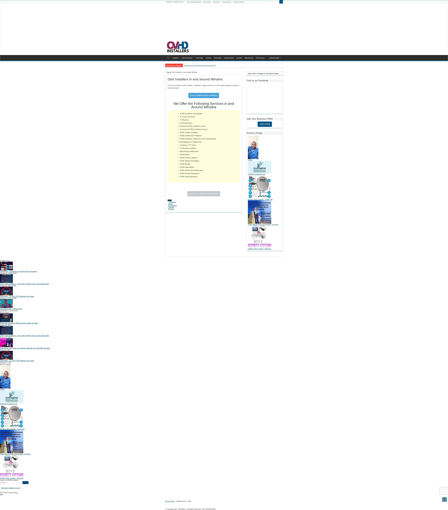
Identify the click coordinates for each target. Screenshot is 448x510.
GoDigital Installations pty (256, 174)
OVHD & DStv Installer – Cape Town (260, 199)
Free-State (199, 58)
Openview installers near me (10, 488)
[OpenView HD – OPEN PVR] (6, 303)
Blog (1, 494)
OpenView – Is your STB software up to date (17, 296)
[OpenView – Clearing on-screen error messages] (6, 266)
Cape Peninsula (187, 58)
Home (168, 72)
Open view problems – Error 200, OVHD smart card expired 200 (24, 284)
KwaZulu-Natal (229, 58)
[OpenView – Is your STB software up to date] (6, 291)
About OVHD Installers (194, 2)
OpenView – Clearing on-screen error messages (18, 271)
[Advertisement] (224, 23)
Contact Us (216, 2)
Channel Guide (274, 58)
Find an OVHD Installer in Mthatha (203, 95)
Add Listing (207, 2)
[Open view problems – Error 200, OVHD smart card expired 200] (6, 278)
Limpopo (239, 58)
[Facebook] (267, 2)
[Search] (281, 2)
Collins (250, 160)
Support (175, 58)
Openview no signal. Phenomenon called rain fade (199, 65)
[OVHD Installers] (178, 46)
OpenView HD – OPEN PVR (11, 309)
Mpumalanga (249, 58)
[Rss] (265, 2)
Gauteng (208, 58)
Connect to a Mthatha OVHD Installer (203, 194)
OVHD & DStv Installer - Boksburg (259, 249)
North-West (217, 58)
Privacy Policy (226, 2)
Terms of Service (238, 2)
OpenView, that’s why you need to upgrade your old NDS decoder (25, 348)
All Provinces (260, 58)
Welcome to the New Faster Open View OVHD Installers (168, 57)
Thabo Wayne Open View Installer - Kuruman (263, 224)
